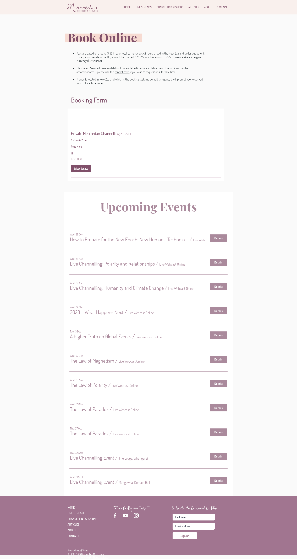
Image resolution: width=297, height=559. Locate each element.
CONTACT (73, 536)
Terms (85, 550)
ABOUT (72, 530)
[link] (146, 133)
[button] (81, 168)
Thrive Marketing (101, 557)
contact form (122, 72)
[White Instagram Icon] (136, 515)
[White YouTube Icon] (125, 515)
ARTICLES (73, 524)
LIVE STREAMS (76, 513)
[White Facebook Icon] (115, 515)
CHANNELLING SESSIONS (78, 519)
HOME (71, 507)
